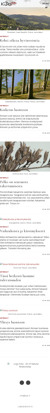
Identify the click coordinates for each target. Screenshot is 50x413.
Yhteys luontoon (12, 322)
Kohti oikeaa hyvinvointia (20, 40)
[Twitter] (28, 382)
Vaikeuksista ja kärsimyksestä (22, 231)
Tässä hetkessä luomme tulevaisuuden (17, 278)
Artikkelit (4, 36)
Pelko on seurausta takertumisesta (14, 184)
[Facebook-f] (22, 382)
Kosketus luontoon (14, 110)
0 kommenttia (7, 61)
